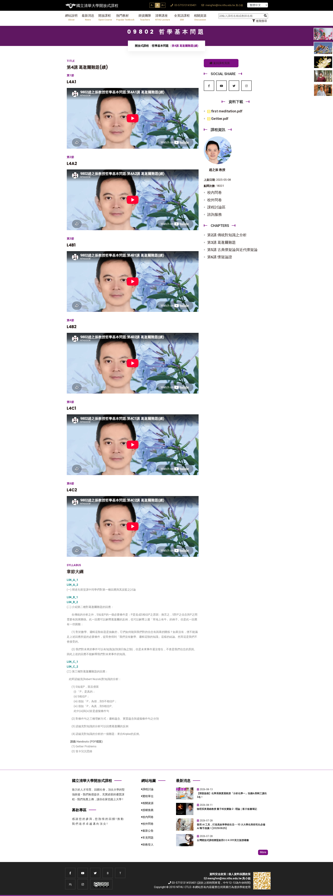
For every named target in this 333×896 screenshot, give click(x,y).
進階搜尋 (261, 21)
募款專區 (79, 809)
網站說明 (71, 17)
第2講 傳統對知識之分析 (227, 235)
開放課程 (105, 17)
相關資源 (200, 17)
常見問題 (147, 837)
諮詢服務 (214, 214)
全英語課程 (182, 17)
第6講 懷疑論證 (219, 257)
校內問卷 (214, 192)
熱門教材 (125, 17)
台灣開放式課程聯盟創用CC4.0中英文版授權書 (223, 840)
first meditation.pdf (226, 111)
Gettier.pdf (219, 119)
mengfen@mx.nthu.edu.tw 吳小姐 (224, 5)
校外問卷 (214, 200)
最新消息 (88, 17)
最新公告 (147, 830)
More (263, 852)
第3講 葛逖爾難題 (221, 242)
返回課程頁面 (221, 63)
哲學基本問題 (160, 45)
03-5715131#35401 (185, 5)
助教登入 (147, 844)
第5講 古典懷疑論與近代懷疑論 (232, 250)
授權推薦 (147, 810)
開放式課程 (142, 45)
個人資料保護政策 (239, 874)
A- (152, 5)
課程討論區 (216, 207)
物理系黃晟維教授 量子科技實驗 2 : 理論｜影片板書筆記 (227, 809)
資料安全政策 (218, 874)
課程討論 (147, 789)
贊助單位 (147, 796)
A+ (163, 5)
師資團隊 (145, 17)
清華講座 (162, 17)
